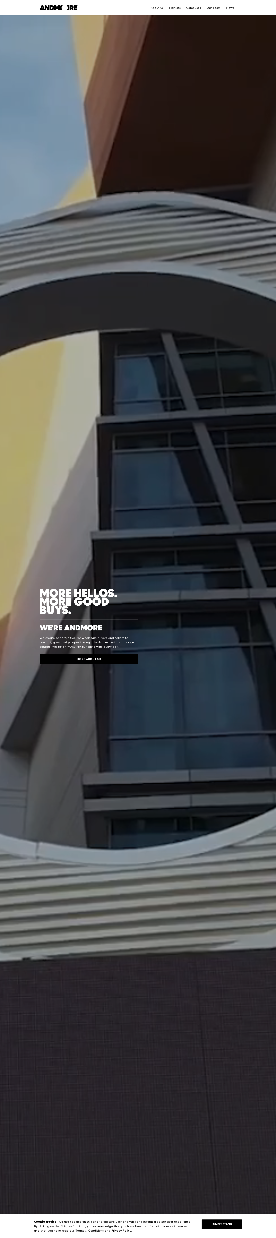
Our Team (214, 7)
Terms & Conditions (89, 1230)
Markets (175, 7)
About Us (157, 7)
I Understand (222, 1224)
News (230, 7)
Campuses (193, 7)
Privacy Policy (121, 1230)
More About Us (89, 659)
